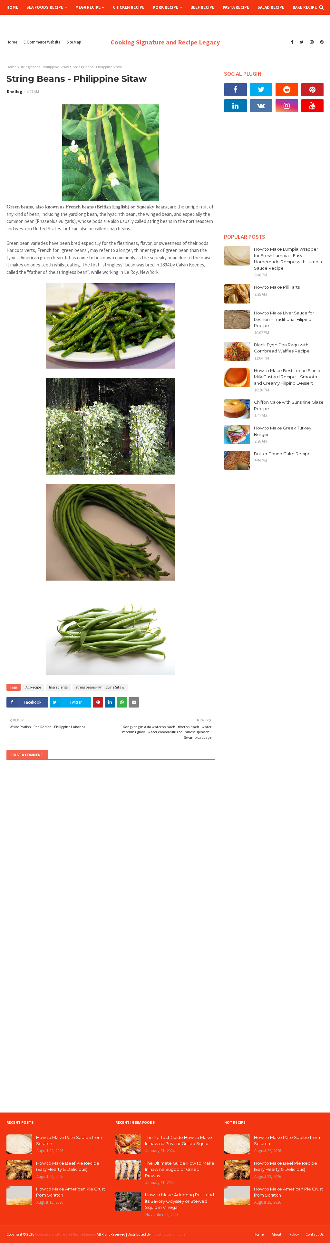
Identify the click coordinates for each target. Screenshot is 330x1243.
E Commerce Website (42, 42)
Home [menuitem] (12, 7)
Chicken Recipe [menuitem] (128, 7)
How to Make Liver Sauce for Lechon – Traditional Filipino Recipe (284, 319)
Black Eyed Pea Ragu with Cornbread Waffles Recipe (282, 348)
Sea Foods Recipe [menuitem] (44, 7)
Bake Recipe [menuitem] (305, 7)
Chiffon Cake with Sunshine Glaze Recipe (289, 405)
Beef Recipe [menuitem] (202, 7)
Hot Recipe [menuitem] (22, 22)
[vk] (261, 105)
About (276, 1234)
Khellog (14, 91)
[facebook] (292, 42)
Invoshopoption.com (168, 1234)
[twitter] (301, 42)
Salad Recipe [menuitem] (270, 7)
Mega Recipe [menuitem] (88, 7)
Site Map (74, 42)
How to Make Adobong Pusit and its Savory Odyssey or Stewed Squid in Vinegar (179, 1201)
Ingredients (58, 687)
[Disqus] (110, 852)
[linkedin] (235, 105)
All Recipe (33, 687)
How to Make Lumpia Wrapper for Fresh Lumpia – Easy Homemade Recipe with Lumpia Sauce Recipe (288, 258)
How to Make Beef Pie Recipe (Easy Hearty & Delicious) (67, 1166)
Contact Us (315, 1234)
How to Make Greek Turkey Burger (282, 431)
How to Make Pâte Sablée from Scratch (69, 1140)
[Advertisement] (274, 177)
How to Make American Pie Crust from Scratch (70, 1192)
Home (11, 42)
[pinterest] (321, 42)
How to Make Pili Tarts (277, 287)
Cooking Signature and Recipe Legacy (165, 42)
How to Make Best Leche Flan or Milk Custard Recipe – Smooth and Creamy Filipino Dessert (288, 377)
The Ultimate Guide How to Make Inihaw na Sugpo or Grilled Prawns (179, 1169)
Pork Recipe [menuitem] (165, 7)
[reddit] (287, 89)
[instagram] (311, 42)
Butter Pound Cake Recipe (282, 453)
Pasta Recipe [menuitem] (236, 7)
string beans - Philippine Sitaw (44, 66)
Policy (294, 1234)
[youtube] (312, 105)
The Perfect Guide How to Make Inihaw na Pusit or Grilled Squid (178, 1140)
